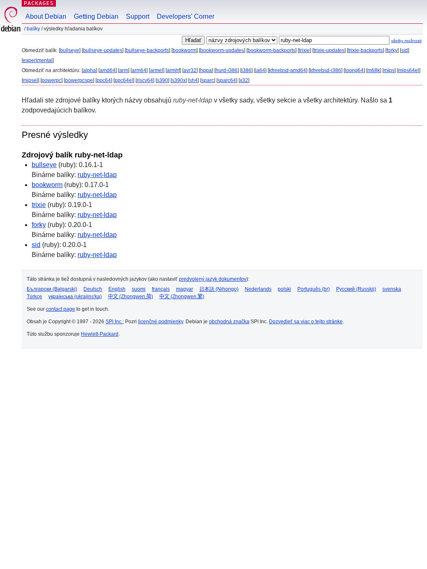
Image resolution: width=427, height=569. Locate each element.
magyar (184, 289)
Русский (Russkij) (356, 289)
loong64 (354, 70)
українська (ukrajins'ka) (75, 296)
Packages (39, 3)
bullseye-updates (102, 50)
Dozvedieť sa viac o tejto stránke (306, 321)
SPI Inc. (114, 321)
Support (137, 16)
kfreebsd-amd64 (287, 70)
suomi (139, 289)
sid (404, 50)
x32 (244, 80)
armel (156, 70)
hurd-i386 (227, 70)
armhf (173, 70)
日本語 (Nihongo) (219, 289)
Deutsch (92, 289)
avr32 (189, 70)
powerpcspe (79, 80)
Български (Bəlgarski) (52, 289)
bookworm (184, 50)
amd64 (108, 70)
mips (389, 70)
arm (123, 70)
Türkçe (34, 296)
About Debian (45, 16)
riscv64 (145, 80)
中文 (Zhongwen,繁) (181, 296)
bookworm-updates (222, 50)
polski (284, 289)
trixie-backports (365, 50)
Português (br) (313, 289)
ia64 (260, 70)
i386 (246, 70)
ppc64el (124, 80)
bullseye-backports (147, 50)
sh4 (193, 80)
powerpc (51, 80)
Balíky (33, 29)
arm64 (139, 70)
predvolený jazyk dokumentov (212, 279)
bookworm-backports (271, 50)
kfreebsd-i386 (325, 70)
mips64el (408, 70)
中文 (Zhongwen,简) (130, 296)
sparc (207, 80)
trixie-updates (329, 50)
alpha (89, 70)
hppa (206, 70)
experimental (38, 60)
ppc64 (104, 80)
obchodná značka (229, 321)
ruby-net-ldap (97, 174)
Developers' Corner (185, 16)
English (117, 289)
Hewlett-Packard (99, 334)
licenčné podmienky (160, 321)
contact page (60, 309)
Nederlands (258, 289)
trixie (304, 50)
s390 (162, 80)
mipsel (30, 80)
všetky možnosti (406, 40)
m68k (373, 70)
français (161, 289)
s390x (179, 80)
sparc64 (227, 80)
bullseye (69, 50)
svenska (391, 289)
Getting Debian (96, 16)
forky (392, 50)
